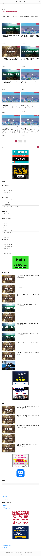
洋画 (5, 223)
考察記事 (5, 228)
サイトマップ (4, 493)
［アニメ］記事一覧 (8, 241)
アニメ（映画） (9, 11)
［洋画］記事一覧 (7, 248)
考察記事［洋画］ (7, 234)
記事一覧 (5, 239)
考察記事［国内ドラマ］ (8, 232)
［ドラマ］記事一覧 (8, 246)
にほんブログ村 (5, 507)
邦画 (5, 225)
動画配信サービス (7, 218)
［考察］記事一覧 (7, 250)
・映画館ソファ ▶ (5, 547)
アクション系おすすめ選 (8, 199)
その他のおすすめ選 (8, 204)
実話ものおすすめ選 (8, 208)
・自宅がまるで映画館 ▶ (6, 545)
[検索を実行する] (38, 147)
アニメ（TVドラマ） (14, 11)
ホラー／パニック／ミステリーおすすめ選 (11, 206)
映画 (5, 220)
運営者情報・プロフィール (7, 491)
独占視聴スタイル (32, 552)
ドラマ (5, 211)
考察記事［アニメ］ (8, 230)
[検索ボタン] (39, 1)
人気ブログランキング (6, 505)
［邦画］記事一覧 (7, 253)
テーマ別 (5, 197)
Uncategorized (6, 185)
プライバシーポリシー (6, 499)
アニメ (5, 187)
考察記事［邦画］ (7, 237)
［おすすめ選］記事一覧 (8, 244)
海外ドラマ (6, 215)
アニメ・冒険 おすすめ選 (8, 202)
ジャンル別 (6, 195)
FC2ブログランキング (6, 508)
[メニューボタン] (1, 1)
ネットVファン (20, 1)
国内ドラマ (6, 213)
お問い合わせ (4, 496)
